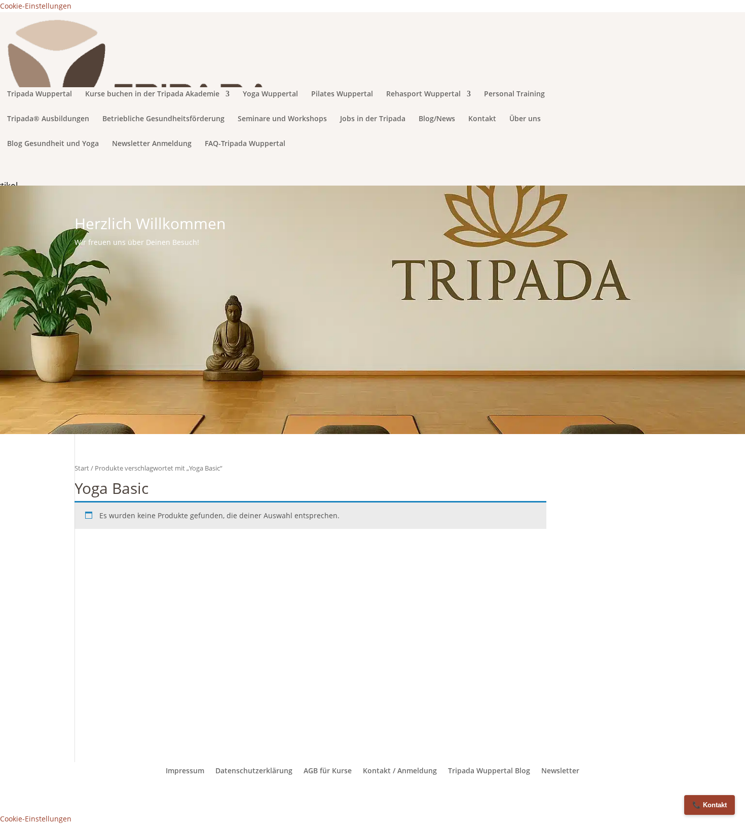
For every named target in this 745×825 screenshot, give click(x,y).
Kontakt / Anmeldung (400, 770)
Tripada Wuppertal (39, 94)
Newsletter (560, 770)
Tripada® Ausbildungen (48, 119)
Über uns (525, 119)
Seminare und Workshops (282, 119)
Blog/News (437, 119)
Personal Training (514, 94)
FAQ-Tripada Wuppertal (245, 144)
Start (81, 468)
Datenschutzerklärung (253, 770)
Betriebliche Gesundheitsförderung (163, 119)
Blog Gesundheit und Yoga (53, 144)
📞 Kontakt (709, 805)
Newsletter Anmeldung (152, 144)
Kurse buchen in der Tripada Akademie (152, 94)
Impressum (185, 770)
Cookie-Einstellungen (35, 6)
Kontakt (482, 119)
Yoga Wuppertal (270, 94)
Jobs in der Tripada (372, 119)
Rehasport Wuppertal (423, 94)
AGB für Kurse (328, 770)
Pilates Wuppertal (342, 94)
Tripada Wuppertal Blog (489, 770)
